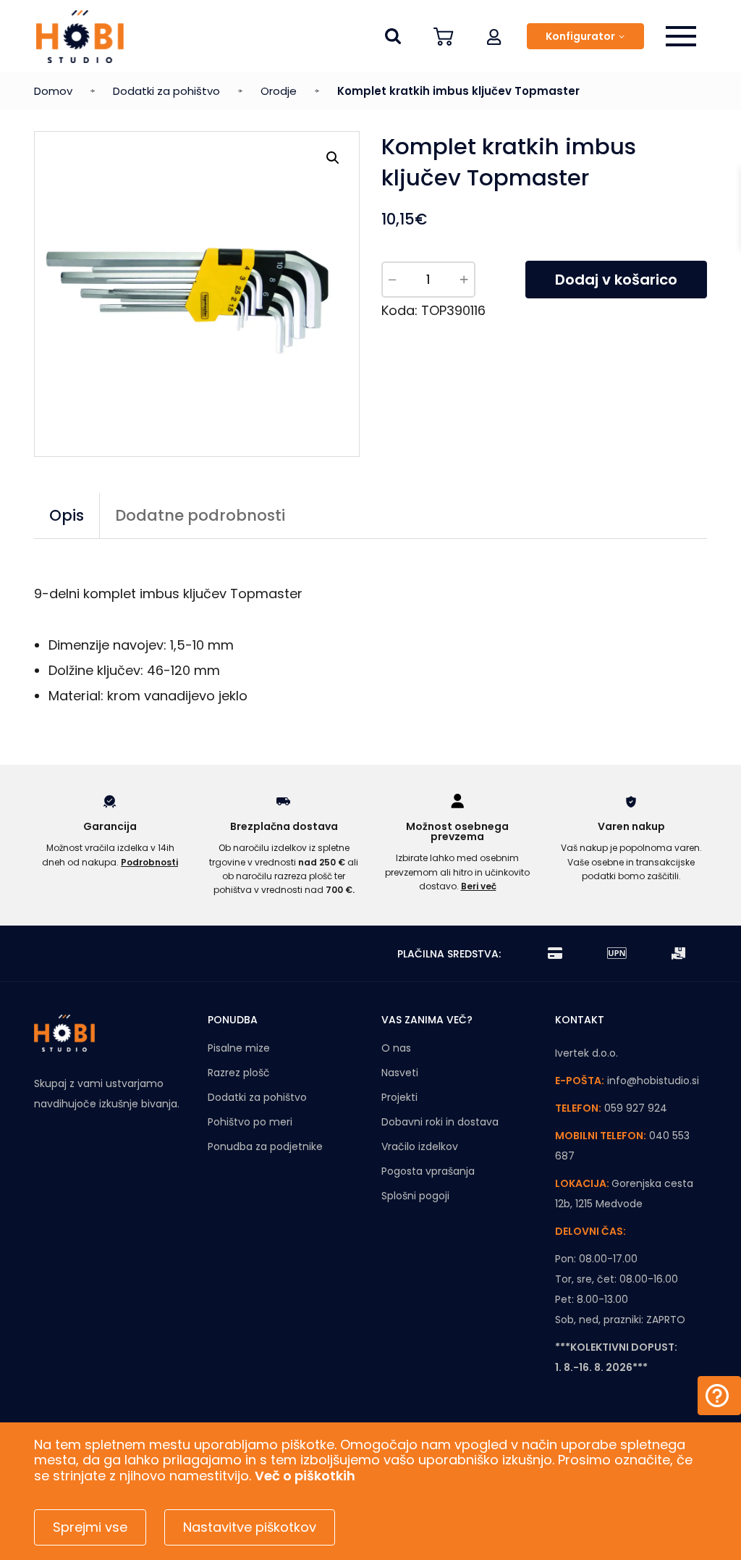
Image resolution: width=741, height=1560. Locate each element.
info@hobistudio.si (653, 1080)
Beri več (478, 886)
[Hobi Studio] (80, 36)
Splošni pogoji (415, 1195)
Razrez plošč (239, 1072)
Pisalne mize (239, 1048)
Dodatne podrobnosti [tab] (200, 515)
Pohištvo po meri (250, 1122)
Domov (53, 90)
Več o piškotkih (305, 1476)
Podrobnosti (149, 862)
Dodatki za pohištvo (166, 90)
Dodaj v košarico (616, 279)
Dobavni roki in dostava (440, 1122)
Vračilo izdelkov (419, 1146)
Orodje (279, 90)
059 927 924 (635, 1108)
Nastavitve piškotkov (249, 1527)
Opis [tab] (66, 515)
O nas (396, 1048)
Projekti (399, 1097)
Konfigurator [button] (580, 36)
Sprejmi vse (90, 1527)
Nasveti (399, 1072)
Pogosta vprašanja (428, 1171)
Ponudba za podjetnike (265, 1146)
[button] (494, 36)
